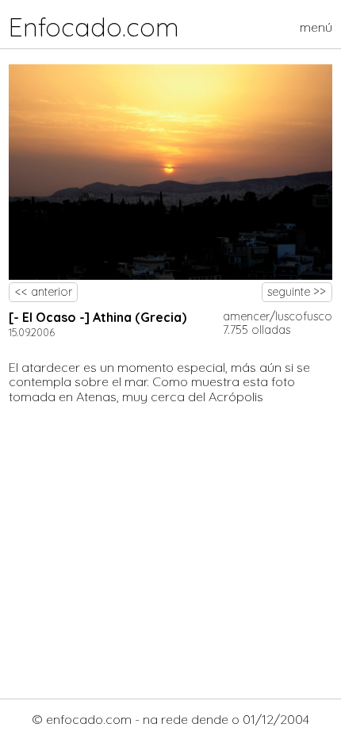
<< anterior (43, 292)
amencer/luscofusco (277, 316)
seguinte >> (296, 292)
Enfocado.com (94, 27)
